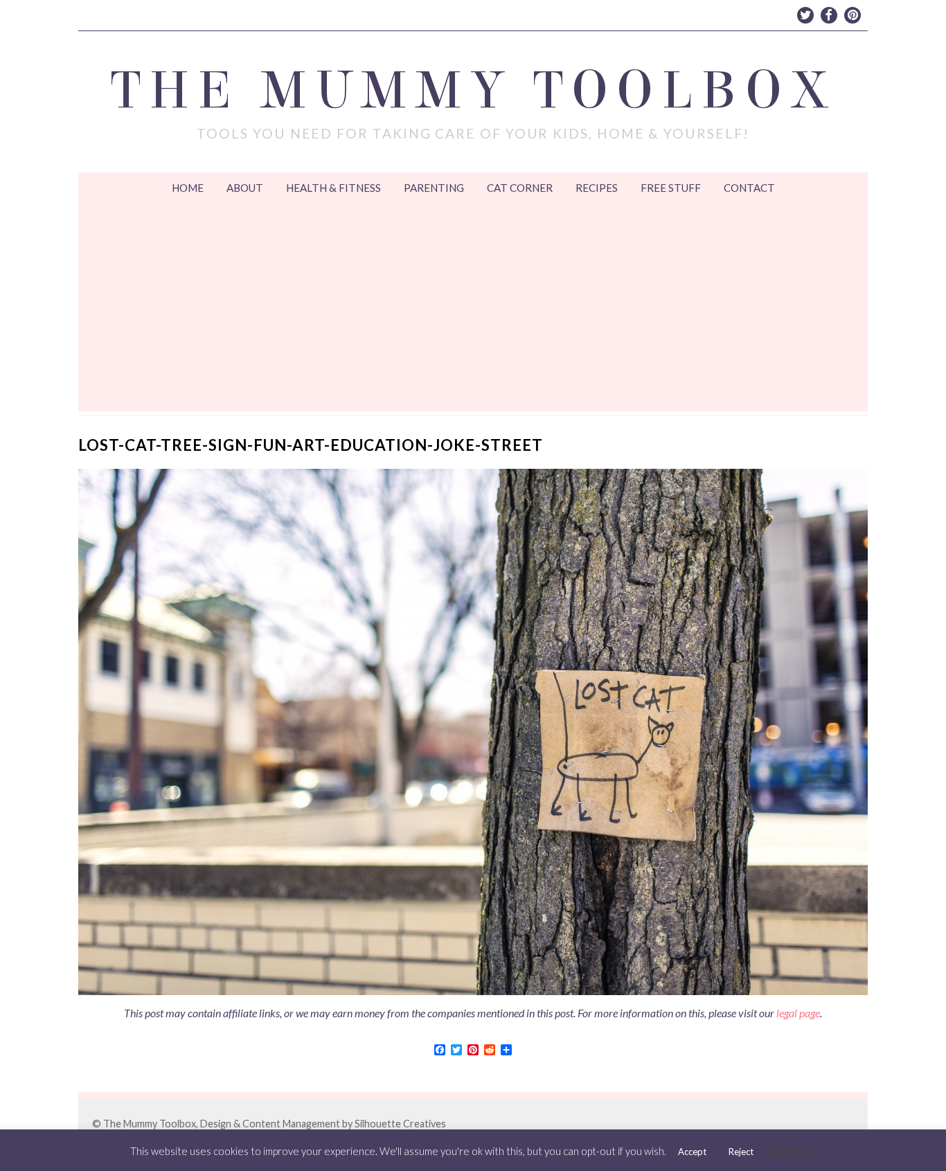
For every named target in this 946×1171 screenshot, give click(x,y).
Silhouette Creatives (400, 1123)
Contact (749, 187)
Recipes (596, 187)
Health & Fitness (333, 187)
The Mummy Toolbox (473, 91)
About (244, 187)
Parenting (434, 187)
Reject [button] (741, 1151)
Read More (790, 1151)
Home (188, 187)
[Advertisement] (473, 307)
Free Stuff (671, 187)
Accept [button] (692, 1151)
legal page (798, 1012)
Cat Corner (520, 187)
